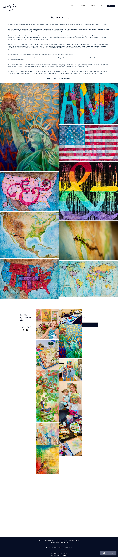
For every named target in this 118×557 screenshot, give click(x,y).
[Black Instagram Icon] (23, 330)
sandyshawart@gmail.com (59, 542)
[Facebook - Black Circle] (27, 330)
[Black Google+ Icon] (20, 330)
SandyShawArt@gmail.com (26, 327)
